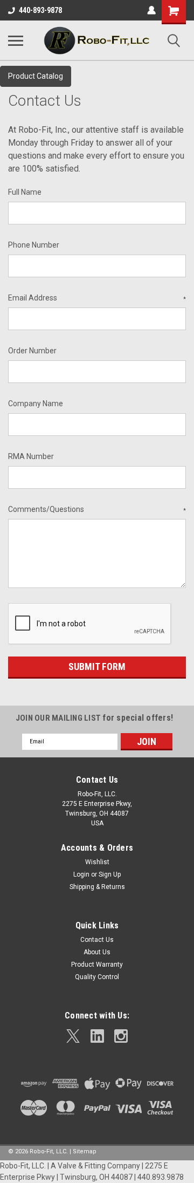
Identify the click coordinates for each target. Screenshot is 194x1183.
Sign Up (110, 874)
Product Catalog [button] (35, 76)
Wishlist (97, 862)
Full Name (24, 192)
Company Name (35, 403)
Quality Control (97, 977)
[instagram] (121, 1036)
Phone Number (33, 245)
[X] (73, 1036)
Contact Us (97, 939)
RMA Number (31, 456)
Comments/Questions (97, 509)
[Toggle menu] (15, 40)
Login (81, 874)
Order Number (32, 350)
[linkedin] (97, 1036)
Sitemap (84, 1151)
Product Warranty (97, 964)
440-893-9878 (40, 10)
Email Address (97, 297)
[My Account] (151, 10)
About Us (97, 952)
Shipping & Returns (97, 887)
